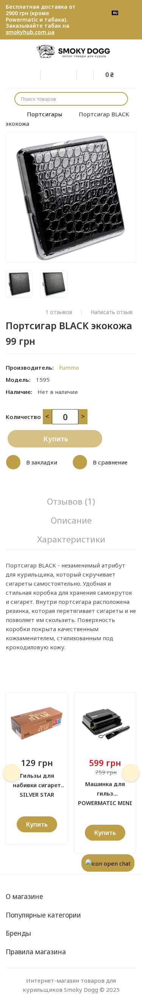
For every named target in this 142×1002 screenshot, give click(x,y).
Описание (71, 520)
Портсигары (44, 114)
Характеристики (71, 539)
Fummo (69, 367)
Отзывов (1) (71, 501)
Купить (55, 438)
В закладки (41, 462)
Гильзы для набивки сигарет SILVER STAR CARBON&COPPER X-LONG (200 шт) (37, 781)
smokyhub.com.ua (30, 32)
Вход (36, 73)
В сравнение (110, 462)
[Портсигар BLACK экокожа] (19, 283)
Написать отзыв (112, 312)
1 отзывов (58, 312)
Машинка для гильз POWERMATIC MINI (105, 789)
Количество (23, 416)
